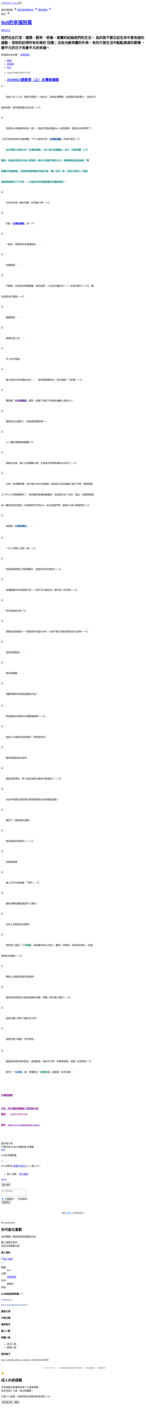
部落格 (10, 64)
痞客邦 (16, 1166)
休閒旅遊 (24, 55)
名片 (9, 67)
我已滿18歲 (7, 1402)
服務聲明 (101, 1368)
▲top (3, 1179)
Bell (3, 1149)
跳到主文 (5, 30)
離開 (16, 1402)
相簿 (9, 60)
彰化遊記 (23, 1174)
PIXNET (52, 1368)
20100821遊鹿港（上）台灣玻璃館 (33, 80)
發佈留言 (6, 1202)
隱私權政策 (90, 1368)
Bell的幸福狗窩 (16, 22)
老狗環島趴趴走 (6, 1300)
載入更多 (6, 1185)
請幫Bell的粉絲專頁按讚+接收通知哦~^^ (15, 1305)
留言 (23, 1166)
